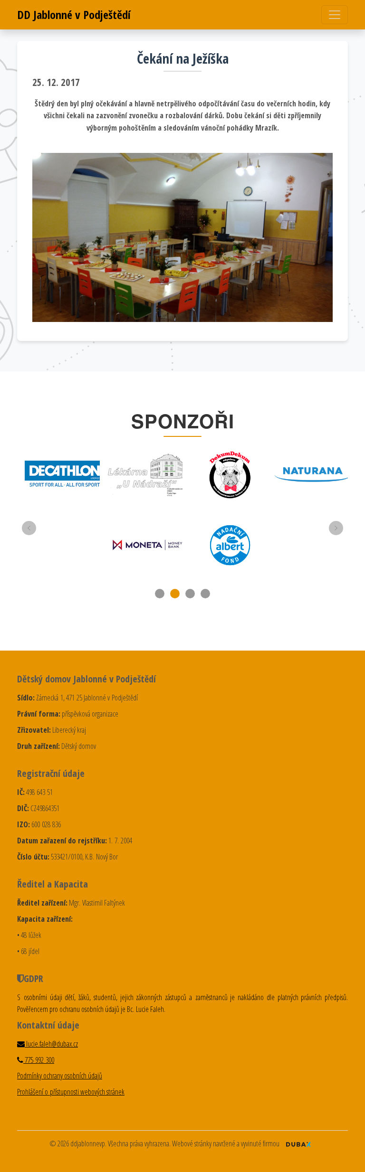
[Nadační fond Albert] (230, 545)
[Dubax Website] (298, 1143)
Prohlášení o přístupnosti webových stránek (71, 1092)
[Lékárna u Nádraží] (147, 475)
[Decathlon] (65, 475)
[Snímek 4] (205, 593)
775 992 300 (38, 1060)
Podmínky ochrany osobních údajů (59, 1075)
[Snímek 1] (159, 593)
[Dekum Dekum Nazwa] (230, 475)
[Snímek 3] (190, 593)
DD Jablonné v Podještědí (74, 14)
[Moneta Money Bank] (147, 545)
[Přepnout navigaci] (334, 14)
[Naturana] (313, 474)
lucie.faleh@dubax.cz (51, 1044)
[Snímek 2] (175, 593)
